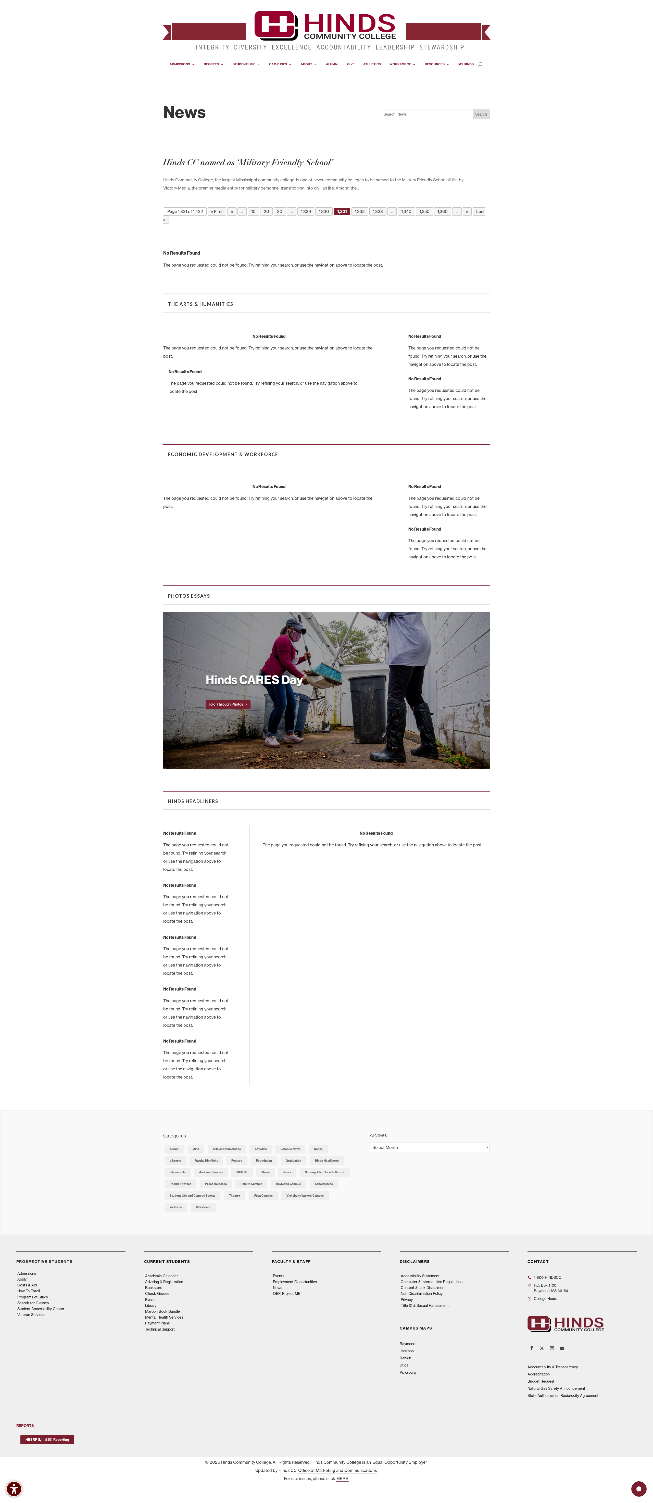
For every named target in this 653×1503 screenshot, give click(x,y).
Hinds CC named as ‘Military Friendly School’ (248, 162)
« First (217, 211)
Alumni (174, 1149)
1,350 (425, 211)
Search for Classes (33, 1303)
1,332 (360, 211)
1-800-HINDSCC (547, 1277)
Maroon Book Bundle (162, 1311)
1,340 (406, 211)
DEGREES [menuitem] (211, 64)
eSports (175, 1160)
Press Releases (216, 1184)
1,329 (306, 211)
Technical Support (160, 1329)
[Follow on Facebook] (532, 1348)
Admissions (26, 1273)
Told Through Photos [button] (226, 704)
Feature (236, 1160)
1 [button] (324, 756)
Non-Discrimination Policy (422, 1293)
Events (150, 1299)
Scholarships (324, 1184)
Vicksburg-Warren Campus (305, 1195)
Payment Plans (157, 1323)
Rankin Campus (251, 1184)
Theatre (234, 1195)
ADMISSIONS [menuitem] (180, 64)
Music (265, 1172)
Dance (318, 1149)
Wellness (176, 1207)
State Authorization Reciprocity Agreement (563, 1395)
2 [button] (329, 756)
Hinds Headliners (327, 1160)
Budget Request (541, 1381)
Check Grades (157, 1293)
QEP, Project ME (286, 1293)
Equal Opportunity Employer (399, 1462)
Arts (196, 1149)
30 (279, 211)
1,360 (442, 211)
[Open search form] (480, 64)
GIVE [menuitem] (351, 64)
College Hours (545, 1298)
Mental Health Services (164, 1317)
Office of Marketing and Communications (337, 1470)
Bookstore (153, 1287)
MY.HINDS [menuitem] (466, 64)
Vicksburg (408, 1372)
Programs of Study (32, 1297)
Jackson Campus (211, 1172)
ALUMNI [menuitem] (332, 64)
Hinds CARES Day (254, 679)
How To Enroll (28, 1291)
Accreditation (539, 1374)
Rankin (405, 1358)
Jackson (407, 1351)
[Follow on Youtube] (562, 1348)
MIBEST (242, 1172)
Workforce (203, 1207)
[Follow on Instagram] (552, 1348)
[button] (164, 696)
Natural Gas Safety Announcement (556, 1388)
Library (150, 1305)
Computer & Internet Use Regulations (431, 1282)
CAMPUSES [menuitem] (278, 64)
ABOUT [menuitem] (306, 64)
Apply (22, 1279)
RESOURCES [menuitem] (435, 64)
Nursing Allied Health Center (325, 1172)
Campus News (290, 1149)
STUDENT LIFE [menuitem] (244, 64)
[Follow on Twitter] (542, 1348)
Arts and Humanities (227, 1149)
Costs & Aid (27, 1285)
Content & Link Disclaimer (422, 1287)
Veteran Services (31, 1314)
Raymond (407, 1344)
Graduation (293, 1160)
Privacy (407, 1299)
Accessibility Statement (420, 1276)
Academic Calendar (161, 1276)
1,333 (378, 211)
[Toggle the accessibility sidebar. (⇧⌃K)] (14, 1489)
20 (266, 211)
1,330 (324, 211)
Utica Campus (263, 1195)
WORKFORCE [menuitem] (400, 64)
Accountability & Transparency (553, 1367)
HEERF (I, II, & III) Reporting (47, 1439)
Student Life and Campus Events (192, 1195)
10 (253, 211)
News (287, 1172)
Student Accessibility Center (40, 1309)
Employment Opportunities (295, 1282)
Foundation (264, 1160)
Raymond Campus (288, 1184)
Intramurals (177, 1172)
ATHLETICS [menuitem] (372, 64)
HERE (342, 1478)
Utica (404, 1365)
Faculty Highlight (206, 1160)
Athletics (261, 1149)
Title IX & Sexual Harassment (425, 1305)
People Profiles (180, 1184)
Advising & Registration (164, 1282)
